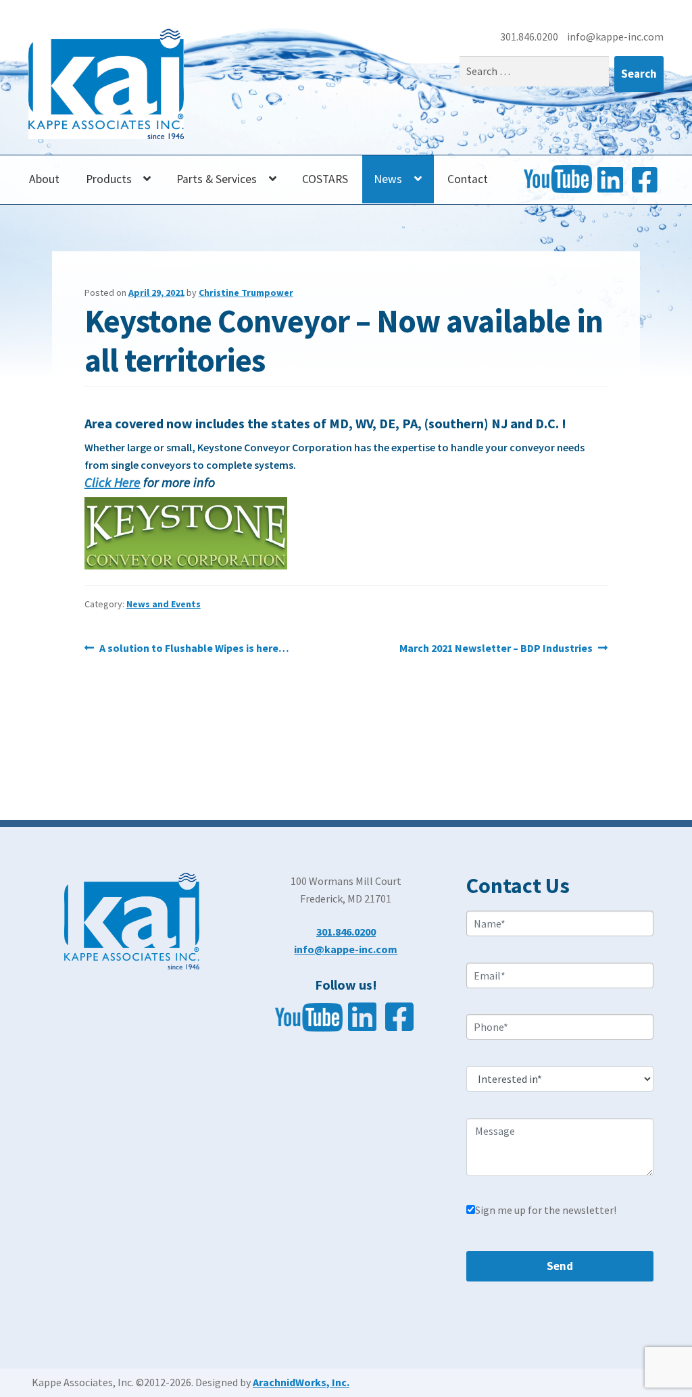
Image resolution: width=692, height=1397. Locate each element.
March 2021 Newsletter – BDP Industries (496, 648)
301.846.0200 (530, 36)
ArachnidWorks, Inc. (301, 1382)
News (388, 179)
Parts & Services (216, 179)
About (44, 179)
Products (109, 179)
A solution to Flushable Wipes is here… (194, 648)
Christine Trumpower (246, 292)
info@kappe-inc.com (615, 36)
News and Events (163, 604)
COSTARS (325, 179)
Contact (467, 179)
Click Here (112, 482)
